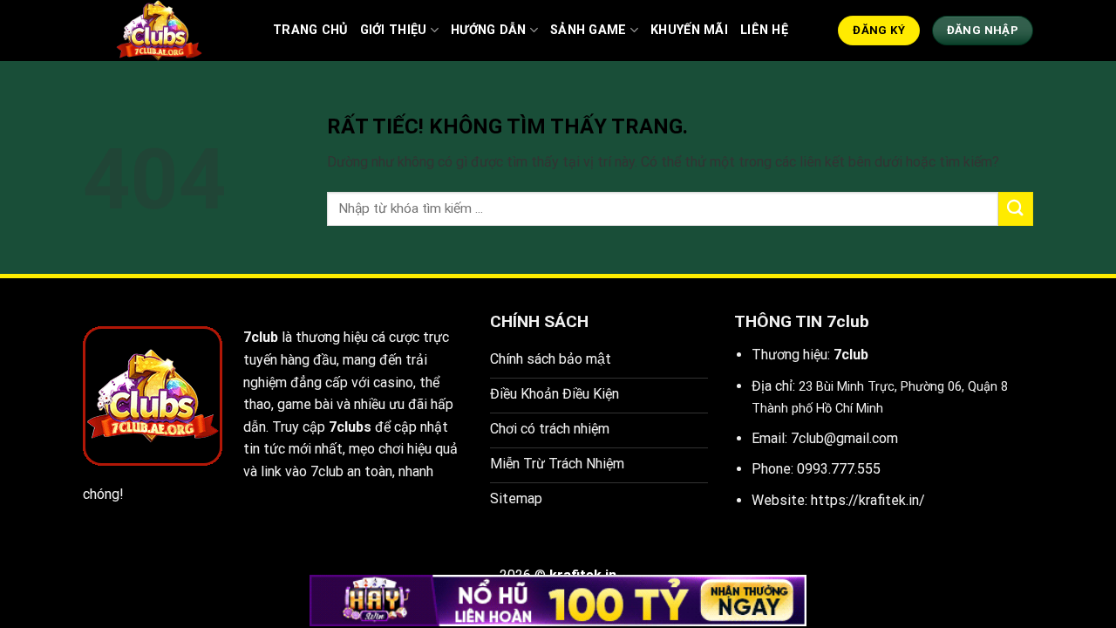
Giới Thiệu (393, 30)
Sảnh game (588, 30)
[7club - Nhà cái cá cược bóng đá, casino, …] (165, 30)
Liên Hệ (764, 30)
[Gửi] (1015, 209)
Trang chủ (310, 30)
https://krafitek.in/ (868, 500)
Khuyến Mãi (689, 30)
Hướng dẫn (489, 30)
